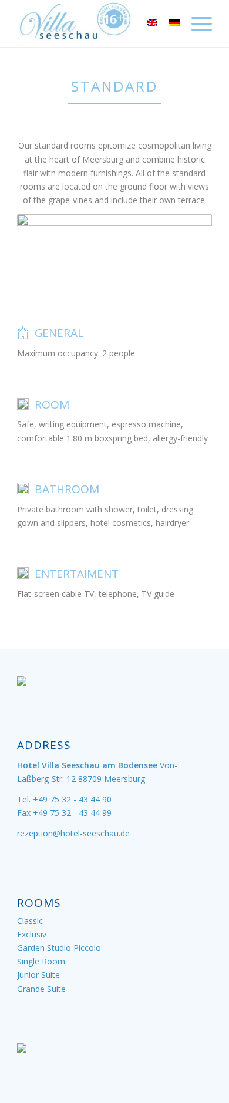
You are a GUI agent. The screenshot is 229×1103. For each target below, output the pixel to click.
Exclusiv (31, 934)
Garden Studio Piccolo (59, 947)
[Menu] (196, 23)
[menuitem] (196, 23)
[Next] (185, 254)
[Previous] (43, 254)
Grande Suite (41, 988)
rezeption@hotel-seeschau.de (73, 833)
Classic (30, 920)
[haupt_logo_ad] (95, 23)
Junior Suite (38, 974)
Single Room (41, 961)
